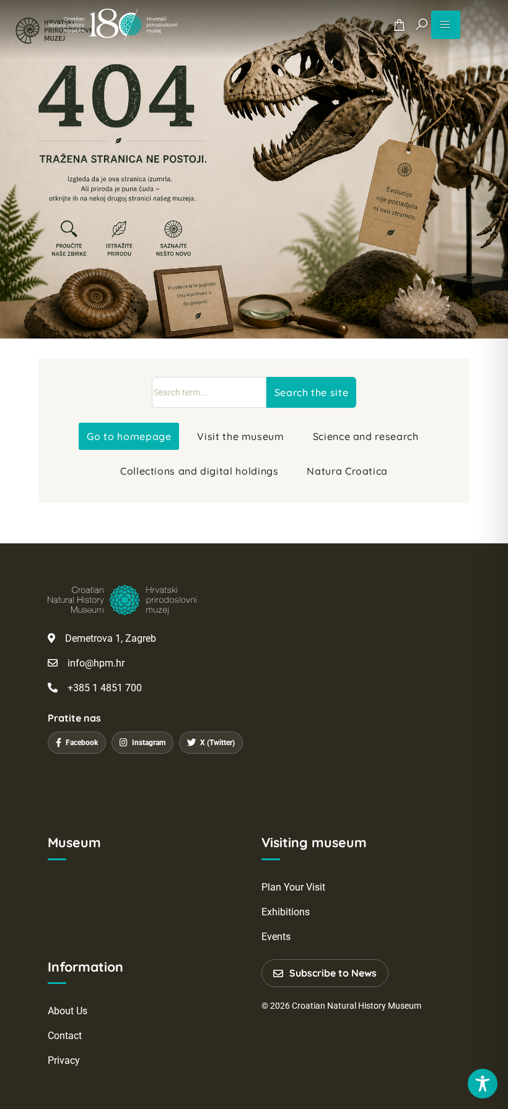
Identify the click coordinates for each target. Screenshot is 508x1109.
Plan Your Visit (293, 887)
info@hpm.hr (96, 663)
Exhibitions (285, 912)
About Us (67, 1011)
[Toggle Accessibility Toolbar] (482, 1084)
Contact (65, 1036)
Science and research (366, 436)
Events (276, 937)
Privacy (64, 1060)
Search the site (311, 392)
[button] (421, 24)
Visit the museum (240, 436)
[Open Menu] (445, 25)
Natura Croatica (347, 471)
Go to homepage (129, 436)
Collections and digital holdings (199, 471)
